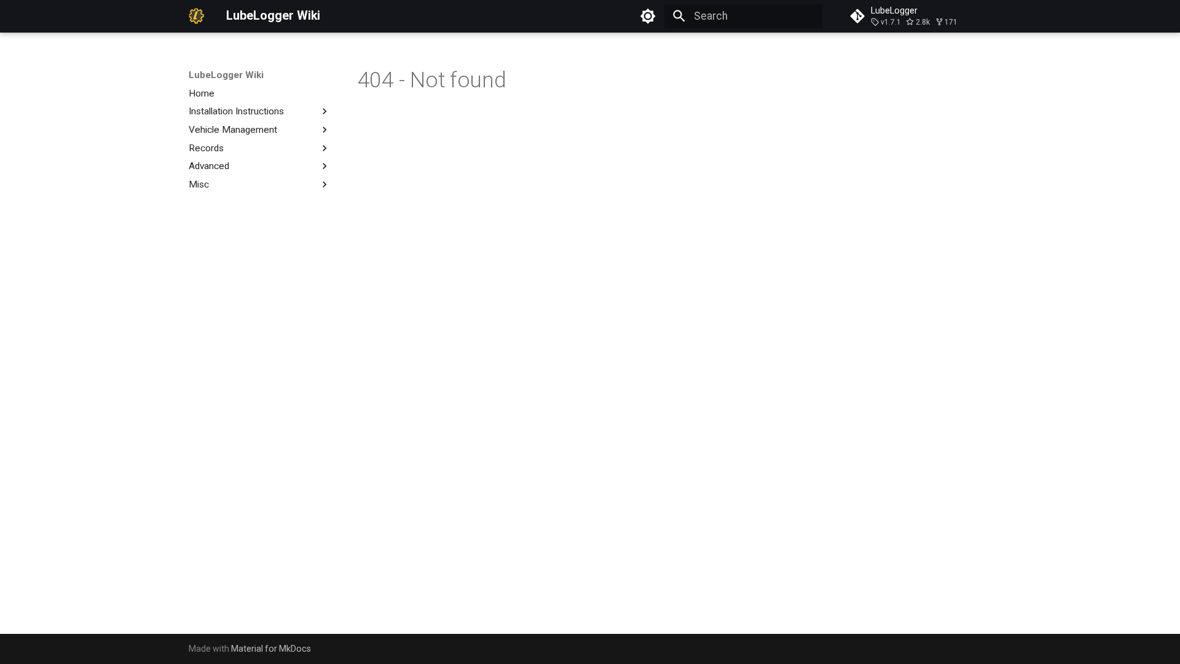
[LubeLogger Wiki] (196, 16)
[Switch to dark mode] (648, 16)
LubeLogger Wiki (226, 75)
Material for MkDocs (271, 649)
